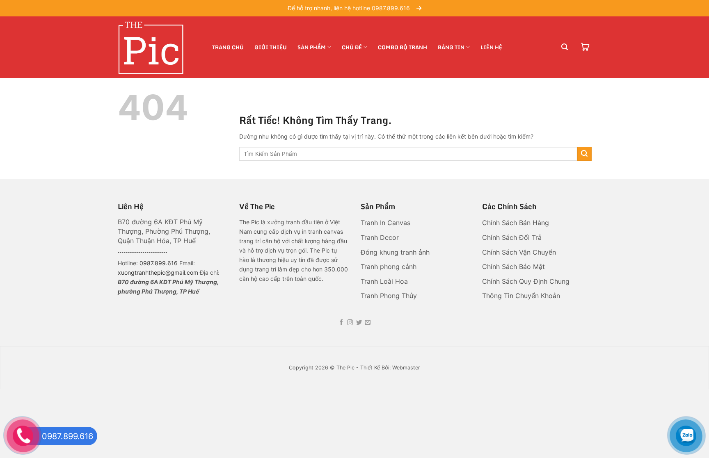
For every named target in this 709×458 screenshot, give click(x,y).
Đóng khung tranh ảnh (395, 252)
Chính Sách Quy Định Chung (525, 281)
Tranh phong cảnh (390, 266)
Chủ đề (352, 47)
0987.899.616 (159, 263)
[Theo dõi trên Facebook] (341, 322)
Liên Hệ (491, 47)
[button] (564, 47)
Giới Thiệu (270, 47)
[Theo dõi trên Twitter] (359, 322)
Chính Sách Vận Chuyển (519, 252)
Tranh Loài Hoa (384, 281)
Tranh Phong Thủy (390, 296)
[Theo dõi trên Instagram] (350, 322)
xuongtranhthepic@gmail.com (158, 272)
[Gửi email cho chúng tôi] (368, 322)
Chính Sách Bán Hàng (516, 223)
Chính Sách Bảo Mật (514, 266)
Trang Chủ (228, 47)
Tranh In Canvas (386, 223)
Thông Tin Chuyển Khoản (521, 296)
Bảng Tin (451, 47)
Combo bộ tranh (402, 47)
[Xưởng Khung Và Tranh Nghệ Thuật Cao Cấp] (159, 47)
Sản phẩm (311, 47)
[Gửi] (584, 154)
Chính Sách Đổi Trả (513, 237)
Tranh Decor (381, 237)
